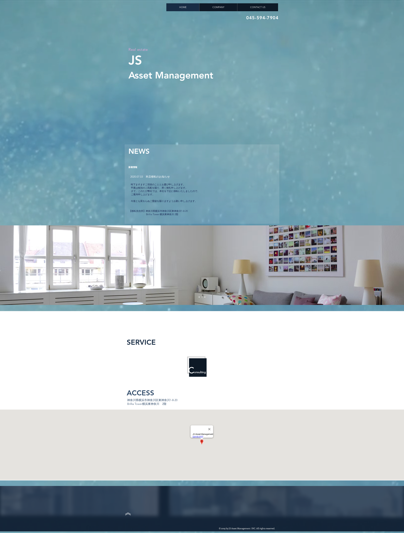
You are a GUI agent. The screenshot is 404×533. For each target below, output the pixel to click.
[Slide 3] (204, 297)
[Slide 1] (199, 297)
